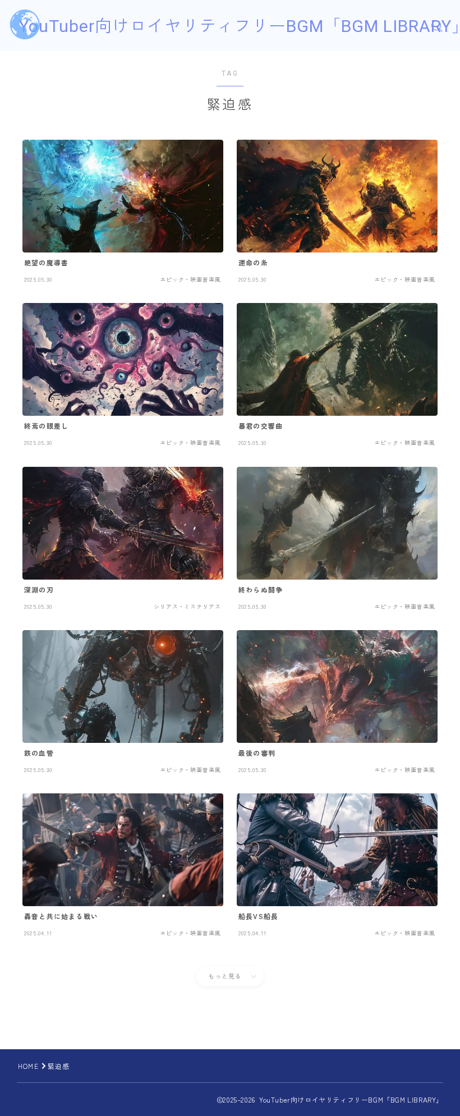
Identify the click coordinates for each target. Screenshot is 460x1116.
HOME (28, 1066)
